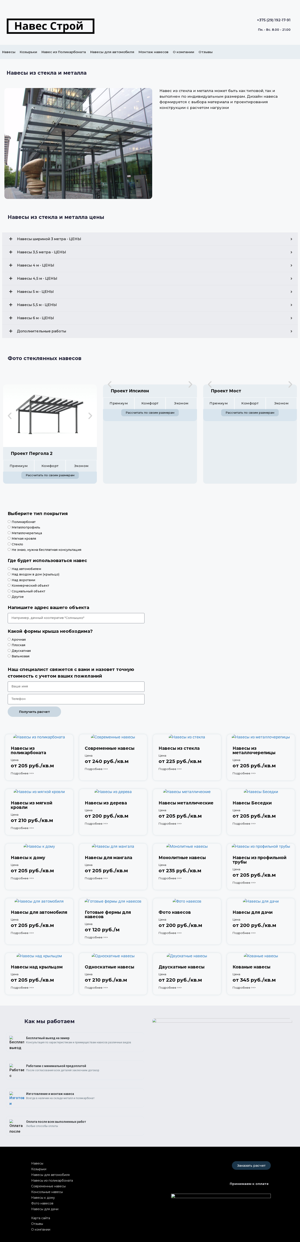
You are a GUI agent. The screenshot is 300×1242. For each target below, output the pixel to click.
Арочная (19, 640)
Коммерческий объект (30, 586)
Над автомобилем (26, 569)
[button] (9, 415)
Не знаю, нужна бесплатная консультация (46, 550)
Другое (18, 597)
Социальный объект (28, 591)
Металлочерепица (27, 533)
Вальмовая (20, 656)
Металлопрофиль (26, 527)
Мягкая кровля (24, 539)
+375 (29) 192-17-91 (274, 20)
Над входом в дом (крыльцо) (35, 574)
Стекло (17, 544)
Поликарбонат (24, 522)
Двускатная (21, 651)
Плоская (18, 645)
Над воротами (23, 580)
